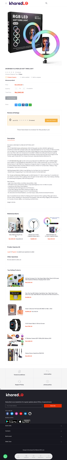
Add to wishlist (25, 77)
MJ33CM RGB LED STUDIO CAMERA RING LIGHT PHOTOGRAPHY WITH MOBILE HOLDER (51, 235)
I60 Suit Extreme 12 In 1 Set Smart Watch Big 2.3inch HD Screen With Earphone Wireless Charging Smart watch (42, 279)
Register (14, 252)
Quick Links (8, 425)
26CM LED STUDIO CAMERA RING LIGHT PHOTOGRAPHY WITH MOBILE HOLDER (33, 235)
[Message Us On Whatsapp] (5, 456)
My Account (8, 436)
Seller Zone (8, 441)
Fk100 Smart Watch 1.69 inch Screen (35, 323)
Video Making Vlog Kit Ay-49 (16, 235)
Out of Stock (11, 98)
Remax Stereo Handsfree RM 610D (34, 353)
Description (11, 138)
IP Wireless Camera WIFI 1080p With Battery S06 (38, 338)
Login (8, 252)
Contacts (7, 431)
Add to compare (36, 77)
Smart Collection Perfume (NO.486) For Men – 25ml (38, 308)
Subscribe (52, 405)
